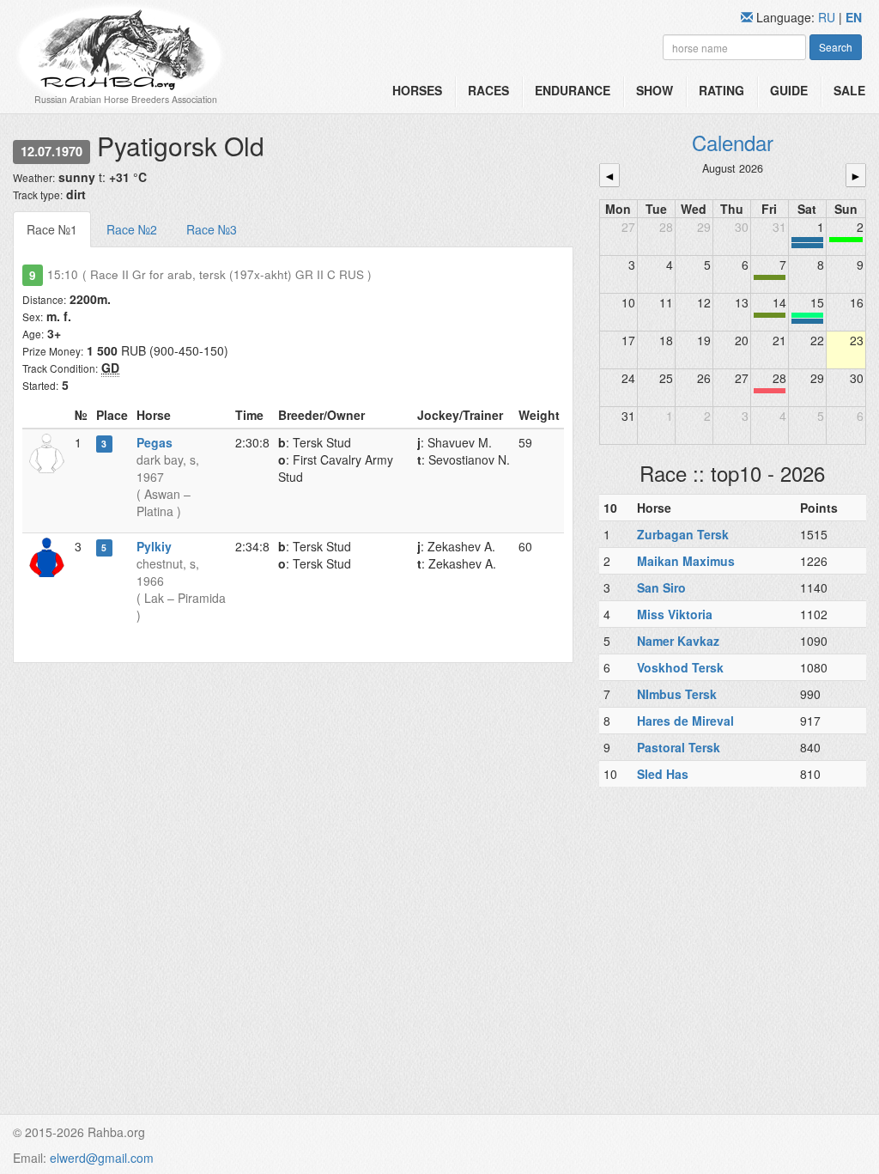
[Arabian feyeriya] (769, 390)
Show (654, 90)
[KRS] (807, 315)
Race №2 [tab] (131, 229)
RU (828, 17)
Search (835, 47)
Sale (849, 90)
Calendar (732, 142)
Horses (417, 90)
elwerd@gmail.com (102, 1157)
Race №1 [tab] (52, 229)
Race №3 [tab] (211, 229)
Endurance (572, 90)
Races (488, 90)
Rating (721, 90)
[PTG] (846, 239)
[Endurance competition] (807, 239)
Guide (789, 90)
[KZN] (769, 277)
